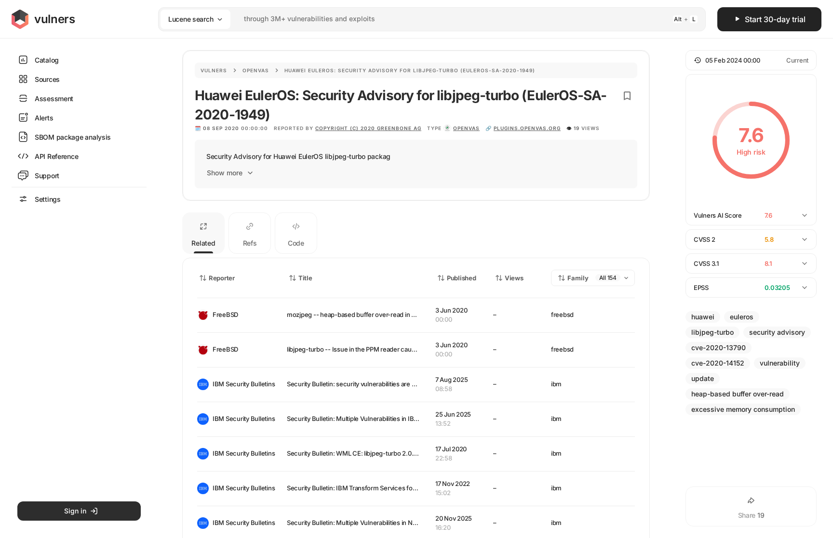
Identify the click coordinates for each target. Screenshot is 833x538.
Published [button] (461, 278)
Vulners (214, 70)
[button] (751, 60)
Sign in (75, 511)
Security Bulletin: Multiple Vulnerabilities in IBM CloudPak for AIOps (382, 418)
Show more (224, 173)
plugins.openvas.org (527, 128)
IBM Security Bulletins (242, 384)
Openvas (255, 70)
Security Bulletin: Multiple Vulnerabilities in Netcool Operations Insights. (388, 522)
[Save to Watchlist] (627, 96)
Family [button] (578, 278)
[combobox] (419, 19)
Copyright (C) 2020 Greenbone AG (368, 128)
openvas (466, 128)
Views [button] (514, 278)
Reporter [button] (222, 278)
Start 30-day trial (775, 19)
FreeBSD (225, 314)
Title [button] (305, 278)
